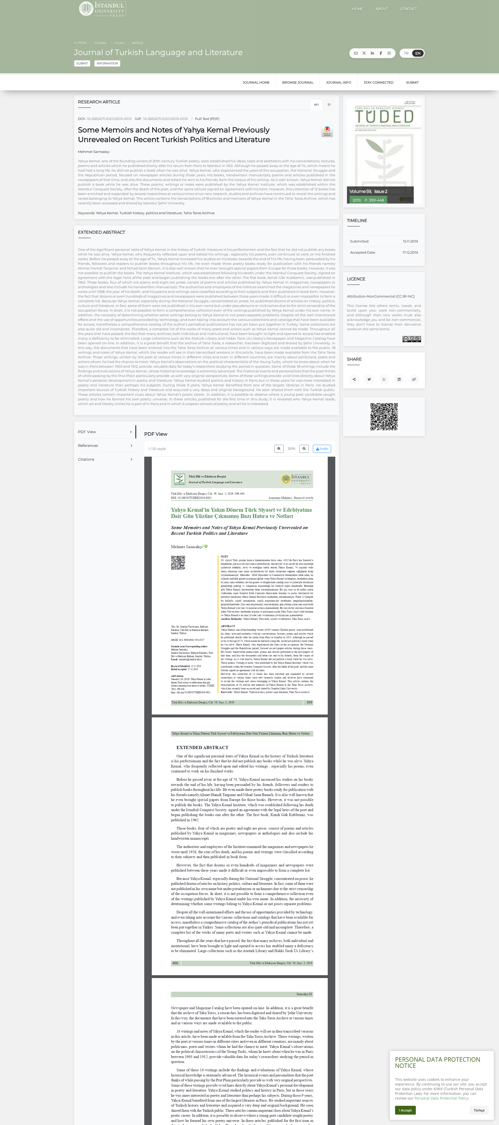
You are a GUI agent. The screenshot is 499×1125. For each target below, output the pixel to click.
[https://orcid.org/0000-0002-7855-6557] (189, 546)
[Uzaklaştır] (279, 449)
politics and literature (164, 213)
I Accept (405, 1110)
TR (406, 53)
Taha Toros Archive (199, 213)
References (88, 445)
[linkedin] (372, 53)
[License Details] (412, 339)
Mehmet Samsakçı (94, 152)
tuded (119, 43)
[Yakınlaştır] (304, 449)
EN (418, 53)
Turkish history (132, 213)
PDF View (87, 431)
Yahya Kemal (107, 213)
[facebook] (381, 53)
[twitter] (364, 53)
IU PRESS (80, 42)
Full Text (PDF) (206, 119)
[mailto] (356, 53)
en (316, 104)
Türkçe (479, 1110)
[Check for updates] (327, 131)
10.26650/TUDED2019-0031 (109, 119)
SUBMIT (82, 63)
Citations (86, 459)
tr (329, 104)
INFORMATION (107, 63)
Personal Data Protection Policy (441, 1098)
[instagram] (389, 53)
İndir (323, 449)
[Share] (354, 379)
